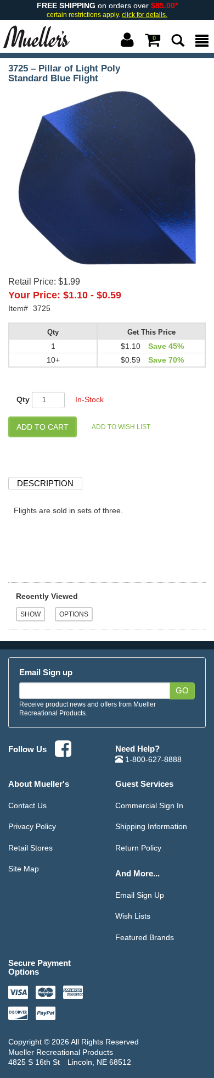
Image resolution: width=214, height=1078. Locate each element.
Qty (23, 399)
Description (45, 483)
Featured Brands (144, 937)
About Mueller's (38, 783)
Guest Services (144, 783)
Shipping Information (151, 826)
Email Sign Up (139, 895)
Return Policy (138, 847)
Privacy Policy (32, 826)
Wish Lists (132, 916)
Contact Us (27, 805)
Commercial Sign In (149, 805)
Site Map (23, 868)
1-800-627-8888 (152, 759)
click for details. (144, 15)
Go (182, 690)
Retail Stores (30, 847)
